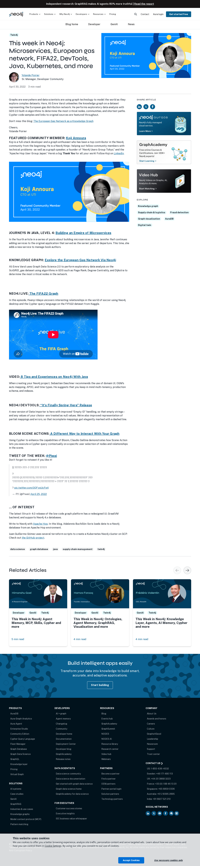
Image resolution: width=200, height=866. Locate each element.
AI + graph (61, 713)
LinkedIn (119, 153)
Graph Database (18, 749)
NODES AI (106, 739)
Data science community (68, 773)
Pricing (14, 769)
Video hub (106, 754)
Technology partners (112, 799)
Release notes (63, 759)
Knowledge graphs (20, 814)
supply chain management (77, 549)
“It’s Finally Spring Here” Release (65, 405)
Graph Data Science (20, 754)
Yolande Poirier (31, 75)
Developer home (64, 734)
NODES (105, 734)
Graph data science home (69, 789)
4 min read (80, 639)
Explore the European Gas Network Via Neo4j (80, 260)
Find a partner (108, 778)
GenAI (13, 799)
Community (61, 729)
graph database (39, 549)
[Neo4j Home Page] (16, 14)
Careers (151, 723)
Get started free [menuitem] (178, 14)
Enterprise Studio (19, 729)
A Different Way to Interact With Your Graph (84, 434)
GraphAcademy (63, 754)
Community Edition (19, 734)
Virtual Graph (17, 774)
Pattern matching (19, 824)
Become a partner (110, 773)
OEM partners (108, 784)
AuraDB (169, 219)
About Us (151, 713)
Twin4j (14, 35)
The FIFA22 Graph (43, 293)
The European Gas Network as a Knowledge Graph (63, 121)
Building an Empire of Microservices (83, 233)
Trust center (153, 754)
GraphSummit (108, 729)
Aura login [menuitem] (158, 14)
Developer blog (63, 749)
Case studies (16, 794)
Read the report (144, 3)
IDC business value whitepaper (71, 818)
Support (151, 749)
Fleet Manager (17, 744)
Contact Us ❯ (154, 763)
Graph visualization (149, 219)
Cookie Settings (53, 845)
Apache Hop (40, 523)
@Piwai (51, 456)
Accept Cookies (131, 860)
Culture (150, 729)
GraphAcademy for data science (72, 794)
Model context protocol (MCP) (25, 819)
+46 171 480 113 (164, 773)
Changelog (61, 723)
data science (17, 549)
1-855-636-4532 (160, 768)
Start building (100, 685)
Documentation (64, 739)
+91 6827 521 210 (162, 799)
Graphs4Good (154, 734)
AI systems (15, 789)
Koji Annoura (76, 138)
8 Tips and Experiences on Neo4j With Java (54, 377)
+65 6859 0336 (166, 789)
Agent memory (63, 718)
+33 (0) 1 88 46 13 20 (166, 784)
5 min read (18, 639)
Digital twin (144, 225)
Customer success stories (69, 808)
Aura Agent (16, 723)
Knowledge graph (148, 206)
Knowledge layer (19, 764)
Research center (109, 749)
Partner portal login (111, 789)
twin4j (101, 549)
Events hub (107, 718)
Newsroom (152, 744)
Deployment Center (66, 744)
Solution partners (110, 794)
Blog (103, 713)
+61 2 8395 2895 (166, 794)
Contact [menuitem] (145, 14)
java (55, 549)
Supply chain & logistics (151, 212)
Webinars (106, 759)
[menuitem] (34, 14)
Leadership (152, 739)
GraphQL (14, 759)
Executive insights (65, 813)
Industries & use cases (21, 809)
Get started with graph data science (74, 784)
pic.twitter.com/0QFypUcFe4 (31, 487)
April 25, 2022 (38, 494)
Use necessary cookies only (168, 860)
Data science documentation (70, 778)
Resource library (109, 744)
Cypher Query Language (22, 739)
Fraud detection (179, 212)
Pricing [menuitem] (112, 14)
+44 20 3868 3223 (161, 778)
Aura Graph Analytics (21, 718)
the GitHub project (33, 537)
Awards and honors (156, 718)
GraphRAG (15, 804)
